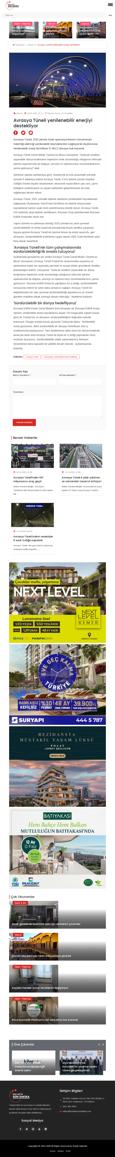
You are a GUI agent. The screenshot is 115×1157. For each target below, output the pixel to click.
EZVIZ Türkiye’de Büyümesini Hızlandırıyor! (79, 1068)
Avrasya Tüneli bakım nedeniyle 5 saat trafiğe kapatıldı (33, 538)
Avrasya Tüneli (32, 357)
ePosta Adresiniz (67, 375)
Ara (110, 15)
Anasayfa (19, 45)
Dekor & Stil (20, 903)
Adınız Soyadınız (22, 375)
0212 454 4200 (69, 1106)
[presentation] (99, 1044)
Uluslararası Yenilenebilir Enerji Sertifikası (60, 357)
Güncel (18, 935)
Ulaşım (30, 45)
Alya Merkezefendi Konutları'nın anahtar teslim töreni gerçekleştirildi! (32, 1066)
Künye (53, 1151)
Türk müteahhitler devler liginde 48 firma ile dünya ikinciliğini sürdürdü (90, 29)
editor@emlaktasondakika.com (77, 1111)
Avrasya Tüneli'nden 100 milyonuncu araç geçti (28, 479)
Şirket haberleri (72, 1053)
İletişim (61, 1151)
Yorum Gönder (24, 422)
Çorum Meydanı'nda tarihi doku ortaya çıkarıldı (23, 30)
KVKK (68, 1151)
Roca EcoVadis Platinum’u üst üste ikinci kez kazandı (45, 1020)
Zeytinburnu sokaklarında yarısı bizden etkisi (56, 30)
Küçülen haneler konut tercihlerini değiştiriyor (40, 988)
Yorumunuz (18, 392)
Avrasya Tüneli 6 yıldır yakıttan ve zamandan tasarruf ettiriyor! (82, 479)
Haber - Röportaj (22, 967)
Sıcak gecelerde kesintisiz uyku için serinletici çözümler (46, 924)
